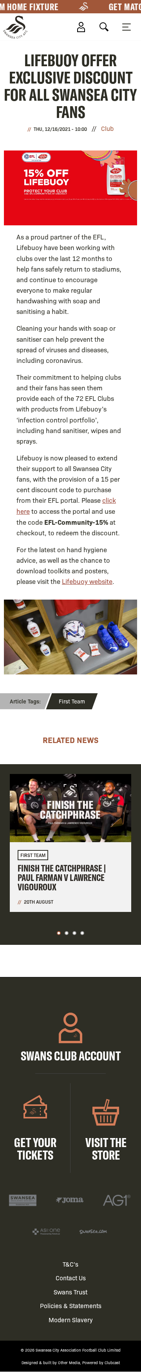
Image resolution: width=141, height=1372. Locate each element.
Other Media (69, 1362)
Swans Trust (70, 1292)
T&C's (70, 1264)
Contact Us (71, 1278)
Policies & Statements (70, 1305)
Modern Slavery (71, 1320)
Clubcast (112, 1362)
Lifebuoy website (87, 581)
